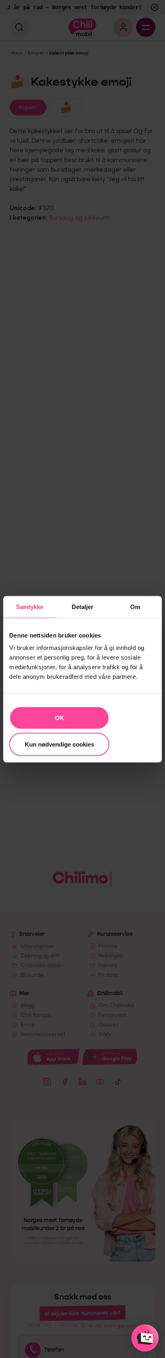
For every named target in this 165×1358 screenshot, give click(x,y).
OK (59, 717)
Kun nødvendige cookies (59, 744)
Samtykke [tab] (30, 606)
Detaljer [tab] (83, 606)
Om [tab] (135, 606)
